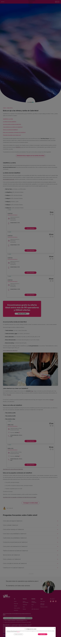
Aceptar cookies (42, 634)
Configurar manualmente (18, 634)
